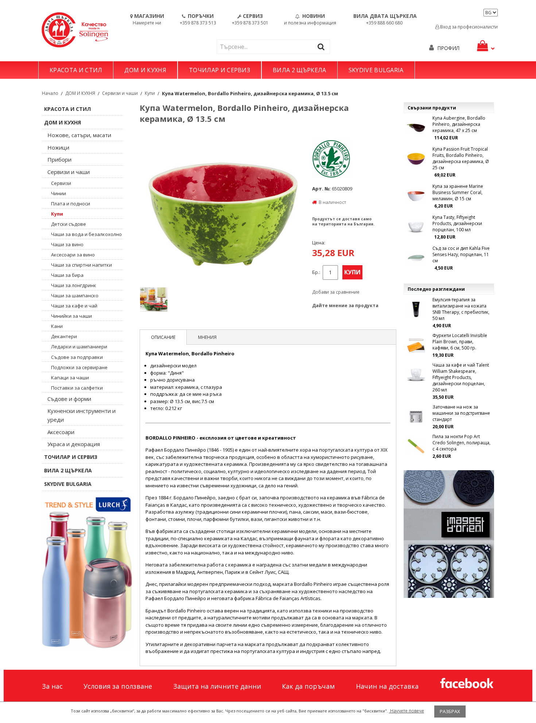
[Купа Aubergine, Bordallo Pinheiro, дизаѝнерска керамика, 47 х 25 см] (416, 127)
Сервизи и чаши (120, 93)
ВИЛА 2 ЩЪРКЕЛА (299, 70)
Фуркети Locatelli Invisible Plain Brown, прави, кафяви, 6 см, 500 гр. (459, 341)
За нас (52, 686)
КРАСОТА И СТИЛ (76, 70)
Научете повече (406, 711)
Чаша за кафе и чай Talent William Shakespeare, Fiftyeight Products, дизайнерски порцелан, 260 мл (460, 377)
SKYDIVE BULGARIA (376, 70)
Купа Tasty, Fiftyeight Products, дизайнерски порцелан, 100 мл (457, 223)
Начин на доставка (387, 686)
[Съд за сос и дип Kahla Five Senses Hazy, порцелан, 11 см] (416, 258)
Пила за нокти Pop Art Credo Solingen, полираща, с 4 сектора (461, 442)
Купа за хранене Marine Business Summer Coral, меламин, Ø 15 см (457, 192)
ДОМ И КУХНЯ (145, 70)
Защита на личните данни (217, 686)
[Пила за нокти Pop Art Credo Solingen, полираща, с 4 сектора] (416, 446)
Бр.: (316, 272)
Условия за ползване (117, 686)
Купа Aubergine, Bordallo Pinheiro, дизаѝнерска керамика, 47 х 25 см (458, 124)
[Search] (322, 46)
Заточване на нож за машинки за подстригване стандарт (461, 413)
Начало (50, 93)
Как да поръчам (308, 686)
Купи (150, 93)
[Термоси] (87, 572)
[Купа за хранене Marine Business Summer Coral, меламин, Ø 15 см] (416, 196)
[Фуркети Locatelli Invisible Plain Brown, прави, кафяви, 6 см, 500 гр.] (416, 345)
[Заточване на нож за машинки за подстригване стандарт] (416, 416)
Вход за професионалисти (468, 27)
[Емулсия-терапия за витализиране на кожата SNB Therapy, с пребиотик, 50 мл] (416, 309)
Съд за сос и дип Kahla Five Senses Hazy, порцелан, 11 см (461, 254)
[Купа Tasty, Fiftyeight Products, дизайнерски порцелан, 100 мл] (416, 227)
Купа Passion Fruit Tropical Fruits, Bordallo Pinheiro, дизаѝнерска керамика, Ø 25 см (460, 158)
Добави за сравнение (336, 292)
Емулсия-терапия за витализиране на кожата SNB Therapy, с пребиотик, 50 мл (460, 309)
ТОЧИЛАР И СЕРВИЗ (219, 70)
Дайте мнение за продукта (345, 305)
